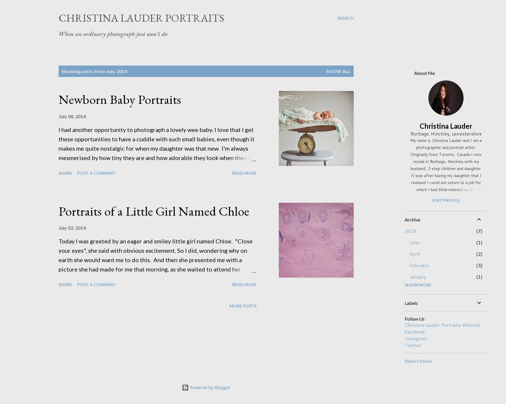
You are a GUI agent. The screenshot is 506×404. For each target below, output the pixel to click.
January (417, 276)
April (414, 253)
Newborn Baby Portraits (120, 99)
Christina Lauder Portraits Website (442, 325)
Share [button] (65, 173)
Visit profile (446, 200)
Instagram (416, 338)
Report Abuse (419, 361)
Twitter (413, 345)
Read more (244, 173)
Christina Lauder (446, 126)
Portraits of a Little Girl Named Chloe (154, 211)
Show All (338, 71)
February (419, 265)
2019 (410, 231)
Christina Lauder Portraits (141, 18)
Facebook (415, 331)
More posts (243, 305)
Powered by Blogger (209, 387)
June (414, 242)
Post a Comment (96, 173)
